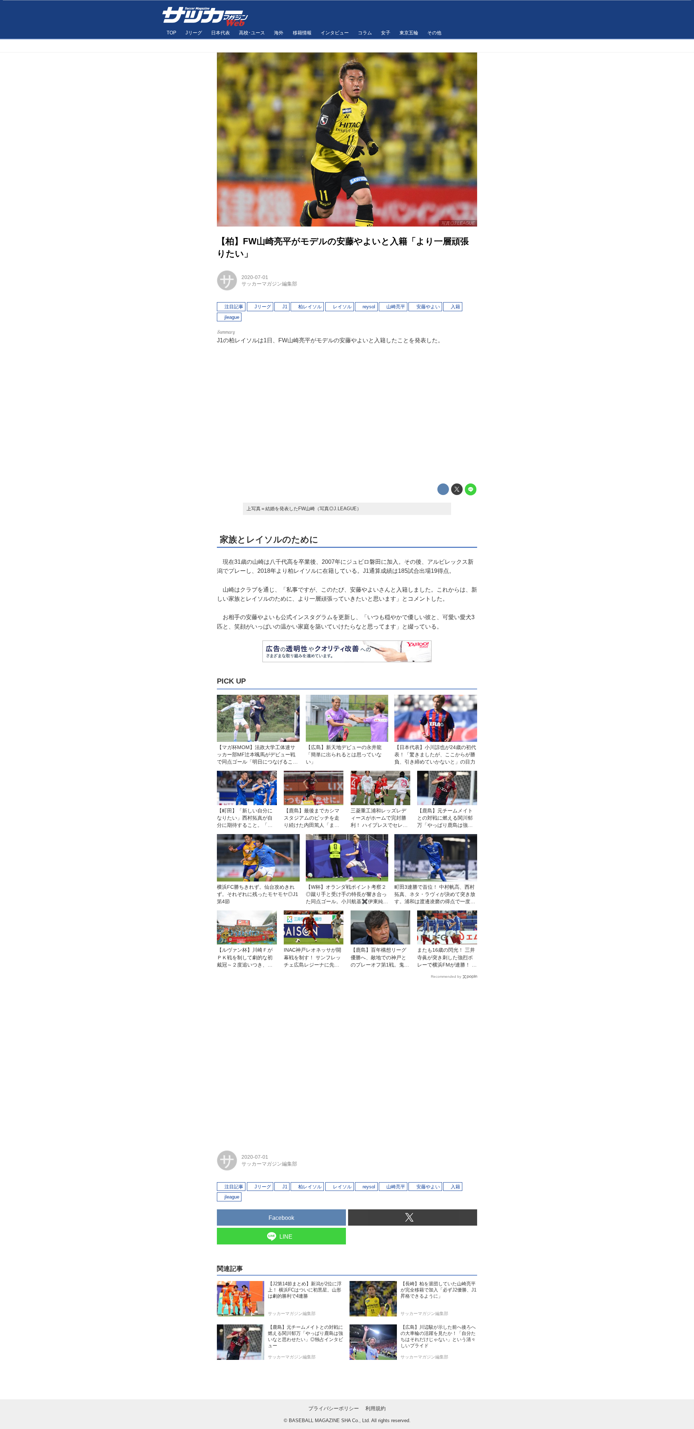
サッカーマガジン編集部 (269, 284)
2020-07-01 (254, 277)
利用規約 (375, 1408)
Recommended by (446, 976)
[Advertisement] (347, 414)
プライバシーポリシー (333, 1408)
